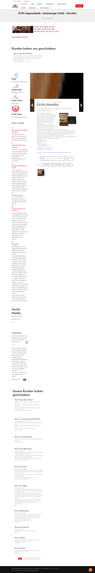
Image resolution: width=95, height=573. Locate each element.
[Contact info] (90, 570)
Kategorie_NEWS (56, 101)
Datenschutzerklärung (19, 570)
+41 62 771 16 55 (17, 1)
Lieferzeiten (15, 244)
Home (43, 18)
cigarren (46, 165)
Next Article (81, 105)
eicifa (68, 165)
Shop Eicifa (26, 1)
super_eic (38, 101)
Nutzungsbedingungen (32, 570)
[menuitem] (25, 4)
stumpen (58, 165)
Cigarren (60, 101)
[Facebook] (13, 322)
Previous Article (32, 105)
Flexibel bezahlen (17, 196)
